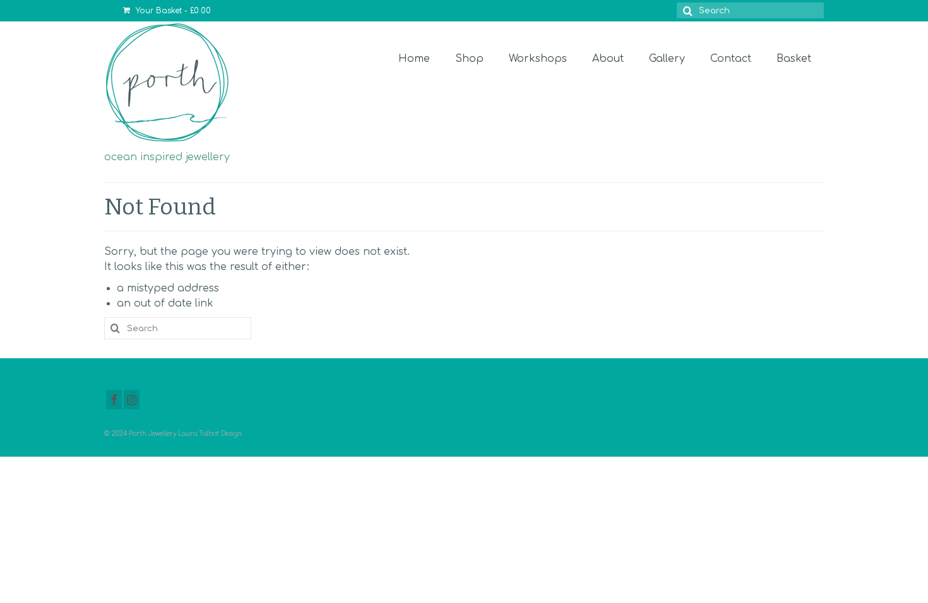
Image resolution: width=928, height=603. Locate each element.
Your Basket (172, 10)
